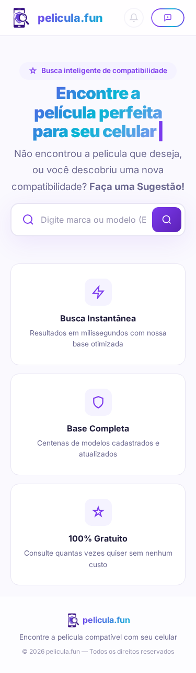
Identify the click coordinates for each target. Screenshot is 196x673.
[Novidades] (134, 18)
